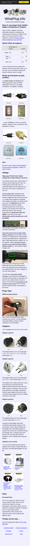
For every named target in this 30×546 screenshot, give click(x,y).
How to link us (8, 534)
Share (21, 534)
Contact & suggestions (21, 528)
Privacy (21, 531)
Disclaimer (8, 531)
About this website (8, 528)
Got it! (24, 2)
